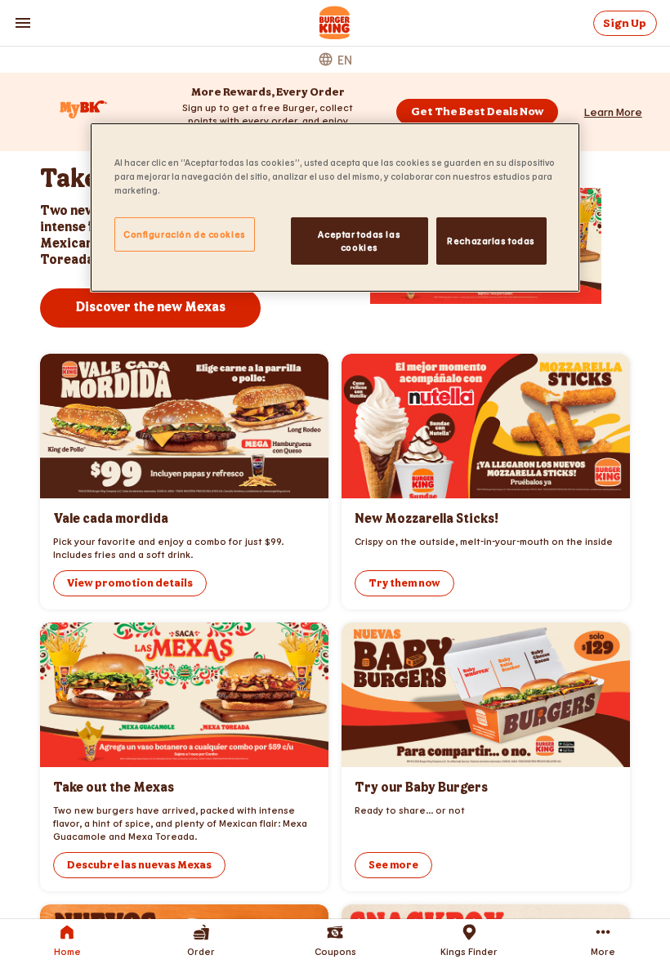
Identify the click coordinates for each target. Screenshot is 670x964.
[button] (613, 112)
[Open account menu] (23, 23)
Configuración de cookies (184, 234)
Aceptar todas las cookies (359, 240)
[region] (335, 207)
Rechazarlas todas (491, 240)
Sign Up (624, 23)
